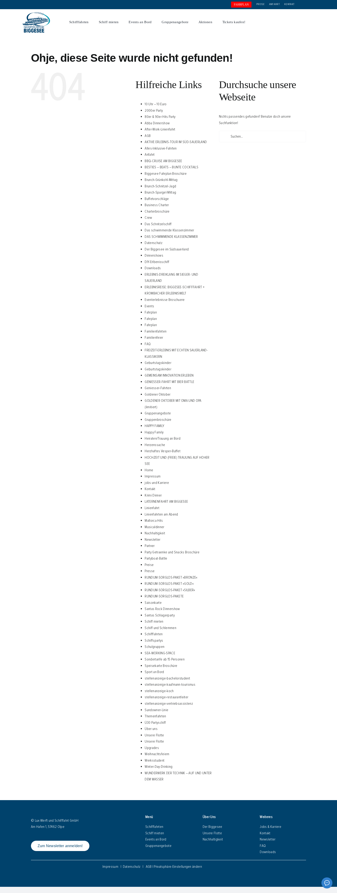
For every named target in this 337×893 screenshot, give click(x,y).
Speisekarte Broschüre (161, 665)
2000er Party (154, 110)
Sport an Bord (154, 672)
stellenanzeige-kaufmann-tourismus (170, 684)
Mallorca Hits (154, 520)
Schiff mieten (154, 621)
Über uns (151, 729)
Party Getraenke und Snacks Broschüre (172, 552)
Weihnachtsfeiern (157, 754)
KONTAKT (289, 4)
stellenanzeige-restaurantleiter (166, 697)
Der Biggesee (212, 826)
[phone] (315, 22)
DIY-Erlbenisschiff (157, 262)
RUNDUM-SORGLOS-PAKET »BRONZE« (171, 577)
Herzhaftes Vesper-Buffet (162, 451)
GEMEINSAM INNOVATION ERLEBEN (169, 375)
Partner (150, 546)
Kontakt (150, 489)
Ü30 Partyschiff (155, 722)
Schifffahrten (154, 634)
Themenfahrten (155, 716)
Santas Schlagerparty (159, 615)
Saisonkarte (153, 602)
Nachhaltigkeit (155, 533)
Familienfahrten (155, 331)
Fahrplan (151, 312)
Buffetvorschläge (157, 199)
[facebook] (294, 22)
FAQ (148, 344)
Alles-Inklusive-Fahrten (161, 148)
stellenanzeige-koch (159, 691)
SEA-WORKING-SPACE (160, 653)
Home (149, 470)
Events (149, 306)
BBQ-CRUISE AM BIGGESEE (163, 161)
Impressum (152, 476)
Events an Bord (155, 839)
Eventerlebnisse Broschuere (165, 299)
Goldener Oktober (157, 394)
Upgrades (152, 748)
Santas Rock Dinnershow (162, 609)
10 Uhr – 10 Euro (155, 104)
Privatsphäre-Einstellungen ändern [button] (178, 866)
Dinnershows (154, 255)
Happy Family (154, 432)
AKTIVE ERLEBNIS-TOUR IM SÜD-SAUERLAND (176, 142)
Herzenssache (155, 445)
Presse (150, 571)
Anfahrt (150, 154)
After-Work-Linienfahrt (160, 129)
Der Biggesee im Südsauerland (167, 249)
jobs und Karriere (157, 482)
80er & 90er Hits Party (160, 116)
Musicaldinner (154, 527)
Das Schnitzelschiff (158, 224)
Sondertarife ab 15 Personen (165, 659)
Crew (148, 217)
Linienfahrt (152, 508)
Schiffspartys (154, 640)
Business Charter (157, 205)
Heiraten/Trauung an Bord (162, 438)
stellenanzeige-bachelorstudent (167, 678)
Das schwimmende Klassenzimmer (169, 230)
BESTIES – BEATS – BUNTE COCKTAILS (171, 167)
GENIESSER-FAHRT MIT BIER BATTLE (169, 382)
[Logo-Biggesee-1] (36, 13)
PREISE (260, 4)
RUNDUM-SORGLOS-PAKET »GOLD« (169, 583)
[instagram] (301, 22)
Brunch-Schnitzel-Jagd (160, 186)
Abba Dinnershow (157, 123)
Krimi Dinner (153, 495)
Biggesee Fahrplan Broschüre (166, 173)
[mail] (308, 22)
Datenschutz (153, 243)
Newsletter (152, 539)
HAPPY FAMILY (154, 426)
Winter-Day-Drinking (158, 766)
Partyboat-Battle (156, 558)
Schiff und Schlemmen (160, 628)
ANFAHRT (274, 4)
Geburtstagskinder (158, 363)
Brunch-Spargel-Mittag (160, 192)
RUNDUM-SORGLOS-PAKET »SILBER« (170, 590)
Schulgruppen (154, 646)
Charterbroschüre (157, 211)
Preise (149, 565)
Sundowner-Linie (156, 710)
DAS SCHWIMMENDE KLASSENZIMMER (171, 236)
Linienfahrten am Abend (161, 514)
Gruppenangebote (158, 413)
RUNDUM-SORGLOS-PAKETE (164, 596)
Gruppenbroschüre (158, 419)
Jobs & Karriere (270, 826)
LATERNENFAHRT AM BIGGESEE (166, 501)
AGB (148, 135)
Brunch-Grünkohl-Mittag (161, 179)
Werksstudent (154, 760)
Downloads (153, 268)
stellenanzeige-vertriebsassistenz (169, 703)
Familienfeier (154, 337)
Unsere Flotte (154, 735)
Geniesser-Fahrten (158, 388)
